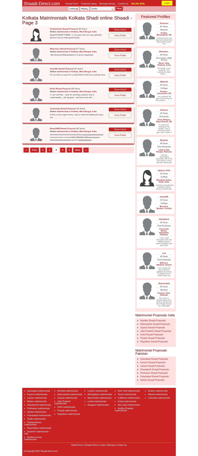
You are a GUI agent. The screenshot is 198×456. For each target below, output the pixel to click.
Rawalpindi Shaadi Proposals (154, 369)
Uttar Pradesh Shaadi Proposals (155, 331)
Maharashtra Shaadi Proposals (155, 324)
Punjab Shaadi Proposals (152, 338)
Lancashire (162, 93)
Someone (164, 23)
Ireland (168, 265)
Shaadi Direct (71, 4)
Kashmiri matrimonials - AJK (37, 432)
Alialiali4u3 (164, 219)
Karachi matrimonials (37, 394)
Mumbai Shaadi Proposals (153, 320)
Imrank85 (164, 197)
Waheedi (164, 82)
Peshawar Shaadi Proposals (154, 373)
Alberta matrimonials (158, 394)
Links (102, 445)
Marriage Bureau (107, 4)
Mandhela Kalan (163, 180)
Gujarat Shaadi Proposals (152, 327)
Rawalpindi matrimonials (39, 405)
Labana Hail (163, 150)
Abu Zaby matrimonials (129, 405)
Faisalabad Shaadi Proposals (154, 376)
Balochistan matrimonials (39, 428)
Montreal (164, 206)
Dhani (161, 63)
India (94, 32)
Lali (164, 253)
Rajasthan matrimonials (68, 414)
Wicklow (160, 265)
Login (167, 3)
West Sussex (162, 121)
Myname (164, 140)
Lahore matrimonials (37, 398)
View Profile (120, 35)
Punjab (159, 152)
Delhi (161, 182)
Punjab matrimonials (67, 410)
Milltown (164, 263)
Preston (163, 91)
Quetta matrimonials (36, 412)
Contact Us (121, 445)
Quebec (160, 208)
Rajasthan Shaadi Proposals (154, 341)
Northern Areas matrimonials (33, 438)
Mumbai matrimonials (67, 391)
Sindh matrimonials (36, 419)
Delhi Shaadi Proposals (151, 334)
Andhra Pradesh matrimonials (124, 409)
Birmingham (162, 35)
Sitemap (111, 445)
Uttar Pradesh (163, 64)
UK (170, 35)
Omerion (164, 110)
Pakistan (168, 152)
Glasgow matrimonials (98, 405)
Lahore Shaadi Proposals (152, 366)
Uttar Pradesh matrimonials (62, 402)
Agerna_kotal (164, 170)
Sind (168, 293)
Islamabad (164, 233)
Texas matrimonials (127, 394)
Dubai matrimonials (127, 401)
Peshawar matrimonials (38, 408)
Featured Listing (89, 4)
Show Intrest (120, 30)
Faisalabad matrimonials (39, 415)
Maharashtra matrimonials (69, 394)
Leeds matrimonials (97, 401)
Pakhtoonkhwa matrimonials (32, 423)
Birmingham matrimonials (100, 394)
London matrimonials (98, 391)
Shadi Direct (77, 445)
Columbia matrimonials (159, 398)
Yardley (163, 33)
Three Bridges (163, 120)
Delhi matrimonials (66, 407)
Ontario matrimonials (158, 391)
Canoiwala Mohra (164, 230)
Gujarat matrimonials (67, 398)
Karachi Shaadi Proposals (152, 362)
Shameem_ (164, 51)
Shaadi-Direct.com (42, 3)
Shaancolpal (164, 283)
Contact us (123, 4)
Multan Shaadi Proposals (152, 380)
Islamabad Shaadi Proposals (154, 359)
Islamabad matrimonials (38, 391)
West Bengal (85, 32)
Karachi (161, 293)
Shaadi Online (91, 445)
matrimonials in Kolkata (67, 32)
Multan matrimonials (36, 401)
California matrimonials (129, 398)
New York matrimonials (129, 391)
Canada (168, 208)
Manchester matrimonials (100, 398)
